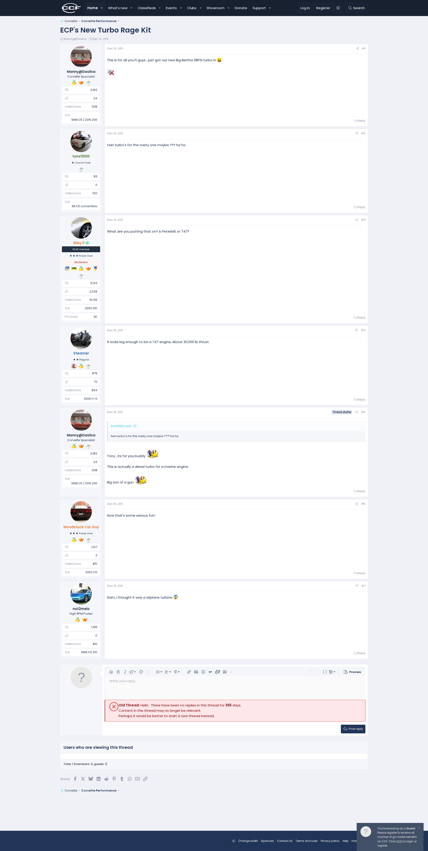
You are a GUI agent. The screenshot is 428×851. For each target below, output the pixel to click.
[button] (102, 8)
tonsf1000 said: (121, 426)
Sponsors (267, 841)
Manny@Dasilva (75, 39)
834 (94, 390)
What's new (118, 8)
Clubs (191, 8)
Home (92, 8)
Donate (241, 8)
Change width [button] (248, 841)
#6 (363, 504)
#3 (363, 220)
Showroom (215, 8)
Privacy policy (330, 841)
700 (94, 193)
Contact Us (284, 841)
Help (345, 841)
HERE (399, 841)
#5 (363, 412)
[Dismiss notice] (418, 828)
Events (171, 8)
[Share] (357, 49)
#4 (363, 330)
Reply (361, 121)
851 (95, 564)
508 (94, 106)
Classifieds (147, 8)
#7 (363, 586)
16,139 (93, 300)
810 (95, 644)
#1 (364, 48)
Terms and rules (307, 841)
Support (259, 8)
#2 (363, 133)
